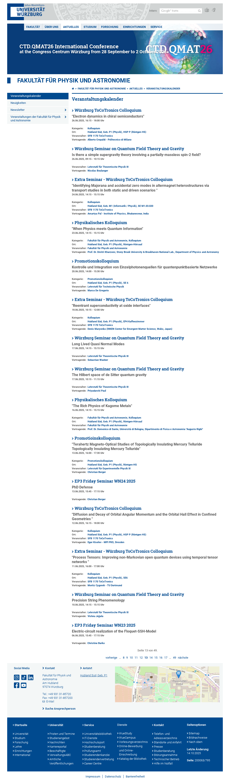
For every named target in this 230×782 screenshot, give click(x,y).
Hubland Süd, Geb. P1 (93, 675)
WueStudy (125, 733)
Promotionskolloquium (97, 261)
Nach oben (195, 742)
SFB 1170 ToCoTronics (100, 135)
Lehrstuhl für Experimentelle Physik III (109, 468)
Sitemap (194, 733)
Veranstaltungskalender (26, 96)
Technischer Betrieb (166, 759)
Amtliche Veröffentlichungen (61, 761)
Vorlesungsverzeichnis (133, 742)
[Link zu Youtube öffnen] (24, 685)
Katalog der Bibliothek (132, 758)
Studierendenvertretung (98, 759)
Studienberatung (94, 746)
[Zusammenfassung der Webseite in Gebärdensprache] (213, 10)
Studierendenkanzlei (97, 755)
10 (131, 657)
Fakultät (33, 27)
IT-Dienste (90, 738)
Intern (153, 10)
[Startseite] (73, 88)
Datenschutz (113, 776)
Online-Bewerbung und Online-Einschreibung (130, 750)
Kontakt (50, 668)
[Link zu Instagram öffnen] (17, 678)
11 (136, 657)
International (22, 755)
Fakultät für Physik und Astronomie (73, 80)
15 (155, 657)
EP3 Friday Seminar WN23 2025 (105, 625)
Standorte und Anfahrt (167, 742)
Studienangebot (59, 738)
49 (174, 657)
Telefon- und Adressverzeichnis (165, 736)
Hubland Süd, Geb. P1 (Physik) (105, 132)
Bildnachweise (198, 737)
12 (141, 657)
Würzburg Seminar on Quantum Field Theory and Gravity (129, 148)
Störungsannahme (165, 755)
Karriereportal (57, 746)
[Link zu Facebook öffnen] (17, 685)
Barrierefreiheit (135, 776)
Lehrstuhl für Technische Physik (106, 286)
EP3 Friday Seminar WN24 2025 (105, 481)
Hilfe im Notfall (163, 763)
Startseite (21, 725)
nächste (183, 657)
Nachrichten (57, 742)
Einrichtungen (134, 27)
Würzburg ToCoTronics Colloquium (108, 110)
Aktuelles (71, 27)
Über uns (51, 27)
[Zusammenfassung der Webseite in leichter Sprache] (207, 10)
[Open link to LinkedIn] (31, 678)
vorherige (111, 657)
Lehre (18, 746)
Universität (21, 733)
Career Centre (93, 763)
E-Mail (50, 701)
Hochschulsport (94, 742)
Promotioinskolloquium (97, 438)
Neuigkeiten (18, 103)
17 (165, 657)
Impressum (93, 776)
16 (160, 657)
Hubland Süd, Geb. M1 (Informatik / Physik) (112, 206)
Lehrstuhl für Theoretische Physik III (108, 166)
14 (151, 657)
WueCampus (127, 737)
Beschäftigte (57, 751)
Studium (90, 27)
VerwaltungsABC (60, 755)
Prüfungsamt (92, 751)
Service (156, 27)
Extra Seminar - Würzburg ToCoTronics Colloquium (124, 179)
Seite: (190, 760)
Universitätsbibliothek (98, 733)
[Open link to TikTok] (24, 678)
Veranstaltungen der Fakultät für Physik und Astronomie (36, 118)
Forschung (109, 27)
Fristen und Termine (62, 733)
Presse (158, 746)
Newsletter (17, 109)
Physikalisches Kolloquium (101, 222)
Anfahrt (87, 668)
